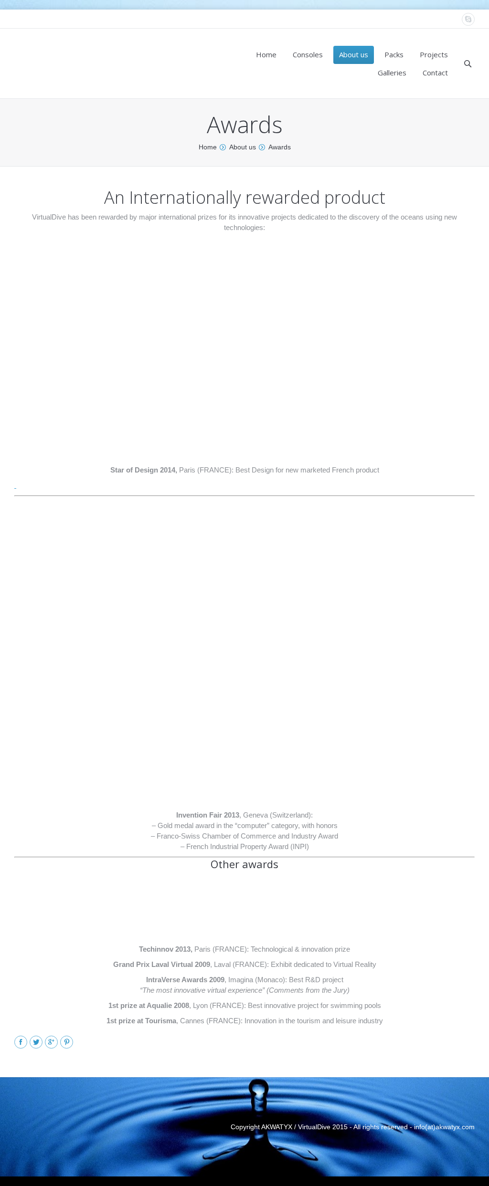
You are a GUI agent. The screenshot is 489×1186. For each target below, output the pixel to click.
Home (208, 147)
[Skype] (468, 19)
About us (242, 147)
